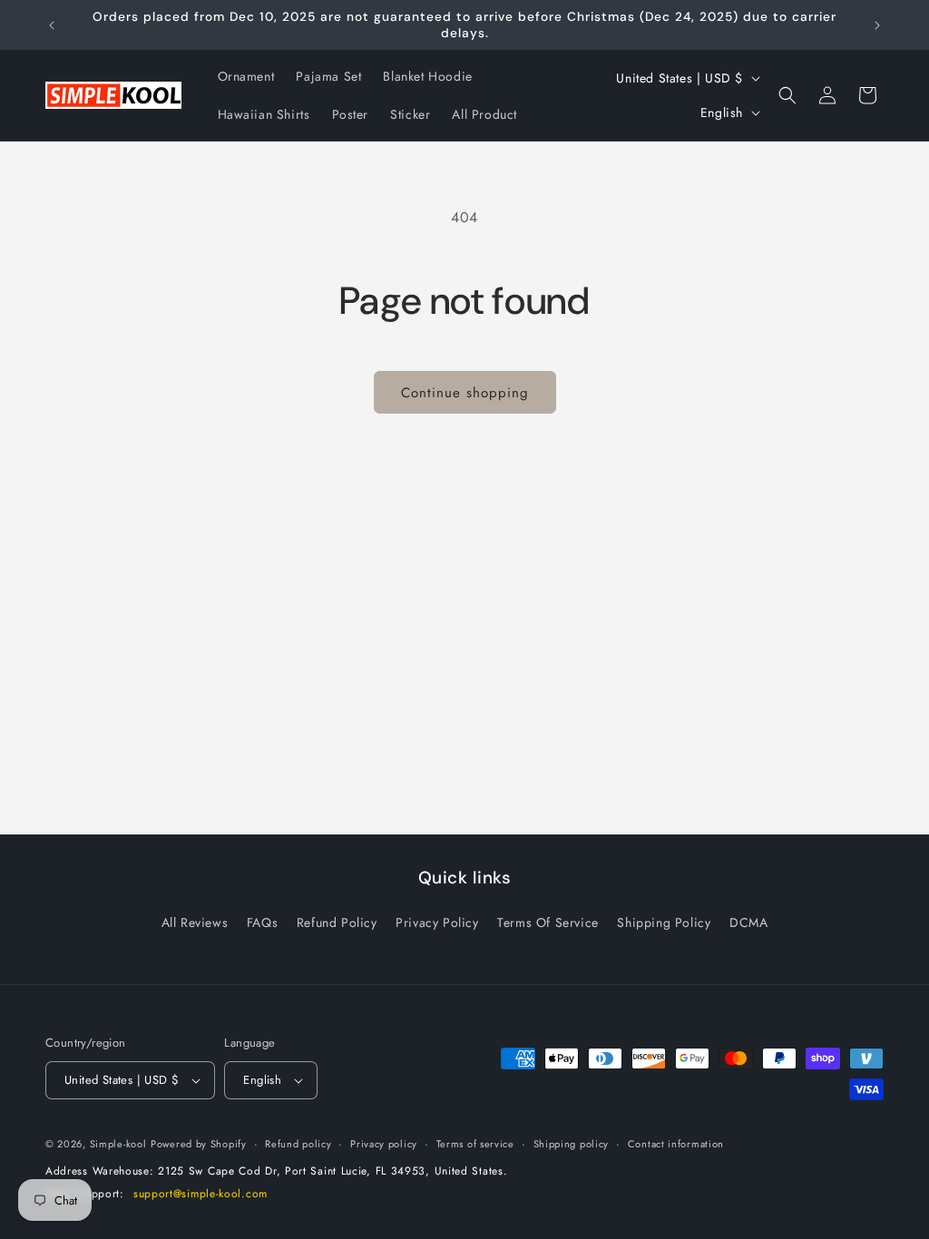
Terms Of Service (548, 922)
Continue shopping (465, 393)
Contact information (676, 1144)
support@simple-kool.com (200, 1193)
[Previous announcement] (52, 25)
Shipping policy (571, 1144)
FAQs (262, 922)
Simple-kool (118, 1144)
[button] (787, 95)
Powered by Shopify (199, 1144)
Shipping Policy (663, 922)
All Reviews (195, 922)
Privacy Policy (437, 922)
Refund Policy (337, 922)
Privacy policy (383, 1144)
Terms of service (475, 1144)
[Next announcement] (877, 25)
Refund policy (298, 1144)
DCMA (748, 922)
